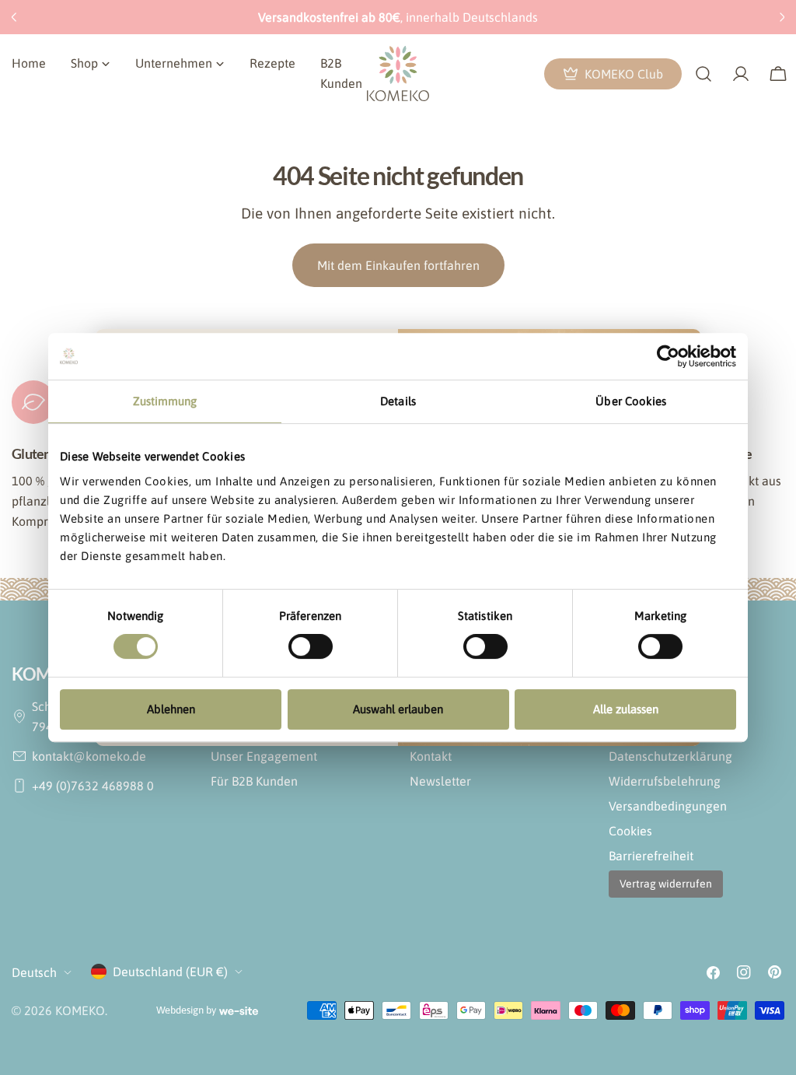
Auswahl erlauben (398, 709)
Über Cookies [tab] (630, 401)
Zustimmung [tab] (165, 401)
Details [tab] (398, 401)
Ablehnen (171, 709)
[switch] (310, 646)
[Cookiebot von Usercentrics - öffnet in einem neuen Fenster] (668, 356)
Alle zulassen (625, 709)
